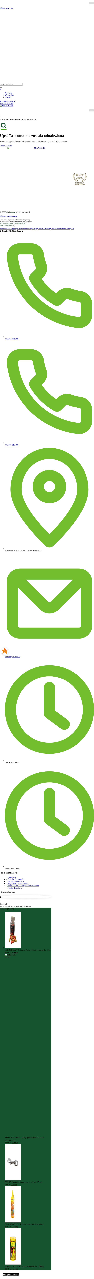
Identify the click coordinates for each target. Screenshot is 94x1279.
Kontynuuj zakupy (11, 1274)
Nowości (8, 93)
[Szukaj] (1, 87)
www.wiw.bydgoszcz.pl (7, 225)
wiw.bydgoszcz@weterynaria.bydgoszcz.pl (12, 223)
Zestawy (8, 97)
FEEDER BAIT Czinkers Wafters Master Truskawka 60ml (28, 950)
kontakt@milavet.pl (7, 101)
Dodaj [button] (15, 952)
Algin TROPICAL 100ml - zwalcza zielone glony (24, 1224)
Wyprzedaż (9, 95)
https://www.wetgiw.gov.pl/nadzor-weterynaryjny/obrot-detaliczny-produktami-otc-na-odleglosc (37, 229)
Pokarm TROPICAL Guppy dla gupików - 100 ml (24, 1266)
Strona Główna (6, 146)
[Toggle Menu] (91, 3)
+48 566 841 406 (11, 445)
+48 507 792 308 (6, 104)
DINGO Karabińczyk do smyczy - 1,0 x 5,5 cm (23, 1182)
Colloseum (10, 212)
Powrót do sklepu (24, 906)
